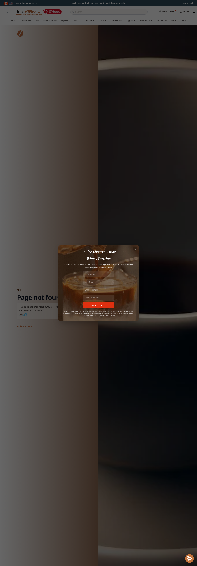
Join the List (98, 305)
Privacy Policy (99, 315)
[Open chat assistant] (189, 558)
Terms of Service (110, 315)
